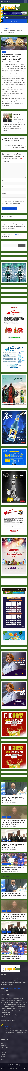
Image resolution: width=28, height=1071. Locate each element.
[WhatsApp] (1, 14)
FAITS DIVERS (4, 1047)
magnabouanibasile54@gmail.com (13, 234)
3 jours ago (6, 802)
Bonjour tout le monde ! (17, 1027)
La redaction (13, 61)
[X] (1, 20)
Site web (4, 193)
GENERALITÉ (4, 1050)
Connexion (4, 300)
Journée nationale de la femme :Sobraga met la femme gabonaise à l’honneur (14, 139)
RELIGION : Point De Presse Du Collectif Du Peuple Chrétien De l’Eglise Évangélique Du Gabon (13, 845)
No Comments (21, 61)
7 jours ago (6, 849)
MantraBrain (24, 1069)
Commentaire (5, 161)
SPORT (2, 1059)
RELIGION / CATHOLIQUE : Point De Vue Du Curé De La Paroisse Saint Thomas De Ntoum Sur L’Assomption (13, 822)
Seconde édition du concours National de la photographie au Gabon (14, 146)
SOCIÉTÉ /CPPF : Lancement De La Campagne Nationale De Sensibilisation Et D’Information (14, 798)
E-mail (4, 187)
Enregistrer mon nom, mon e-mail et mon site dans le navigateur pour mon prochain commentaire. (13, 203)
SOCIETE (4, 52)
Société (3, 1054)
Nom (3, 180)
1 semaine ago (7, 871)
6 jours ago (6, 826)
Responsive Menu (25, 1)
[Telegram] (1, 17)
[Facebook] (1, 9)
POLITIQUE (9, 864)
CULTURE (4, 817)
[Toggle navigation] (7, 17)
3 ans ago (6, 61)
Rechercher (5, 242)
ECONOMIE (3, 1045)
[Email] (1, 11)
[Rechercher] (21, 245)
